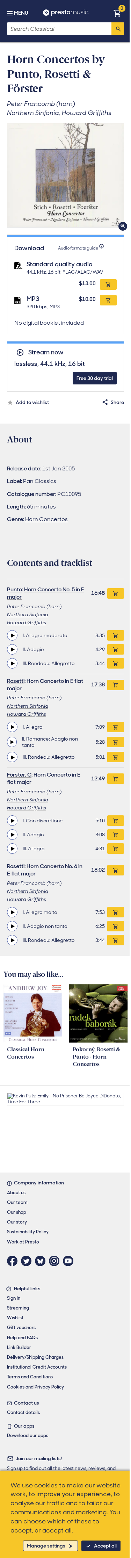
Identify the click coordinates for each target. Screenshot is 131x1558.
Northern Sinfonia (27, 614)
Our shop (16, 1212)
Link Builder (19, 1347)
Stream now (45, 352)
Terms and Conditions (30, 1377)
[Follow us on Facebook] (14, 1261)
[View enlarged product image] (65, 175)
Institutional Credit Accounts (37, 1367)
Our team (17, 1202)
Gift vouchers (21, 1327)
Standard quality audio (60, 264)
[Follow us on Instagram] (56, 1261)
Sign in (13, 1298)
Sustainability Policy (28, 1232)
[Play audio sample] (12, 635)
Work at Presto (23, 1242)
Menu (21, 12)
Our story (17, 1222)
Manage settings (46, 1546)
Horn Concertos (46, 519)
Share (117, 402)
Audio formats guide (78, 248)
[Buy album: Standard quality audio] (108, 284)
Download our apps (27, 1435)
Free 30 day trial (95, 378)
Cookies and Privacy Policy (35, 1387)
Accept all (105, 1546)
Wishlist (15, 1318)
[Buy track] (115, 635)
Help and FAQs (22, 1338)
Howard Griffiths (26, 622)
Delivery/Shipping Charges (35, 1357)
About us (16, 1193)
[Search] (117, 28)
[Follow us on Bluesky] (42, 1261)
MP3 (33, 299)
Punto (14, 589)
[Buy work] (115, 593)
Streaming (18, 1308)
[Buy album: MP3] (108, 300)
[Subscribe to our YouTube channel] (70, 1261)
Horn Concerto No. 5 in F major (45, 593)
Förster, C (19, 774)
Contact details (23, 1412)
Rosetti (15, 681)
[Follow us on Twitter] (28, 1261)
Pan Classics (39, 481)
